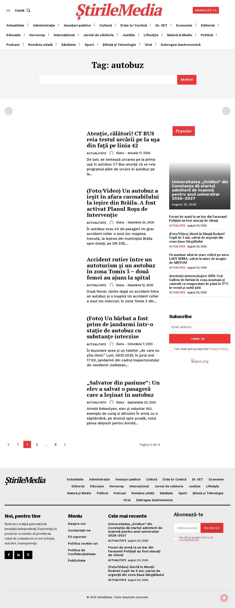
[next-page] (65, 444)
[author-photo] (112, 153)
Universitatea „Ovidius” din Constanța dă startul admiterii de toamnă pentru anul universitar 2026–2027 (200, 190)
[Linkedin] (18, 555)
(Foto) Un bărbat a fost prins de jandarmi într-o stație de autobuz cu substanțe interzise (120, 327)
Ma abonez (212, 528)
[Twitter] (28, 555)
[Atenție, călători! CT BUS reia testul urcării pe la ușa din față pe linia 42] (43, 153)
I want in (197, 338)
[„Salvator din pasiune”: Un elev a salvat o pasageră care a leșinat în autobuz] (43, 402)
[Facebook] (9, 555)
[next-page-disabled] (226, 111)
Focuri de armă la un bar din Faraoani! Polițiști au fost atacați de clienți (198, 218)
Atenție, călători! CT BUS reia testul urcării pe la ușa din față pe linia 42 (123, 139)
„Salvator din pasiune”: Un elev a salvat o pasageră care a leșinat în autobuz (123, 388)
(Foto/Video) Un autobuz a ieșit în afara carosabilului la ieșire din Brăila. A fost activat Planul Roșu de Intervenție (123, 203)
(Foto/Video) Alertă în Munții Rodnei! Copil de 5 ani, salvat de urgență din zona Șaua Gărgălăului (197, 238)
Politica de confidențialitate (196, 539)
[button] (23, 10)
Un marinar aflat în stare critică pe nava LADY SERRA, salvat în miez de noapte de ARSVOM (199, 259)
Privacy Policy (219, 349)
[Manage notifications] (224, 598)
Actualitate (96, 153)
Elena (120, 153)
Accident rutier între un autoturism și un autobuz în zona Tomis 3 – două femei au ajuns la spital (121, 268)
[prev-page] (9, 111)
